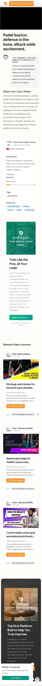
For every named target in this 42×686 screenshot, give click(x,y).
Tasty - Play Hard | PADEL (22, 428)
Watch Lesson (17, 406)
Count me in (15, 678)
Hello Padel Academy (21, 354)
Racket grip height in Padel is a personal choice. (18, 460)
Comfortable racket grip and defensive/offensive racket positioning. (20, 534)
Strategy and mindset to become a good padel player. (20, 386)
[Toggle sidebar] (37, 3)
